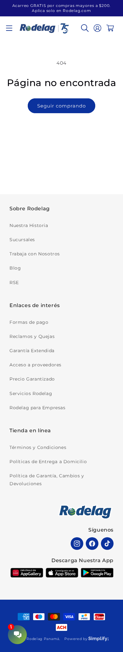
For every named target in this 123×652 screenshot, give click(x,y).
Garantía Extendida (32, 350)
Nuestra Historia (28, 225)
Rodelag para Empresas (37, 407)
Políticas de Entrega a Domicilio (48, 461)
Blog (15, 268)
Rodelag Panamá (42, 639)
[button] (9, 28)
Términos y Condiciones (37, 447)
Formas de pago (28, 322)
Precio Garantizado (32, 379)
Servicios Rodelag (30, 393)
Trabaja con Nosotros (34, 254)
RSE (14, 282)
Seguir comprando (61, 106)
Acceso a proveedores (35, 365)
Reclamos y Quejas (32, 336)
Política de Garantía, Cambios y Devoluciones (46, 479)
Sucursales (22, 239)
